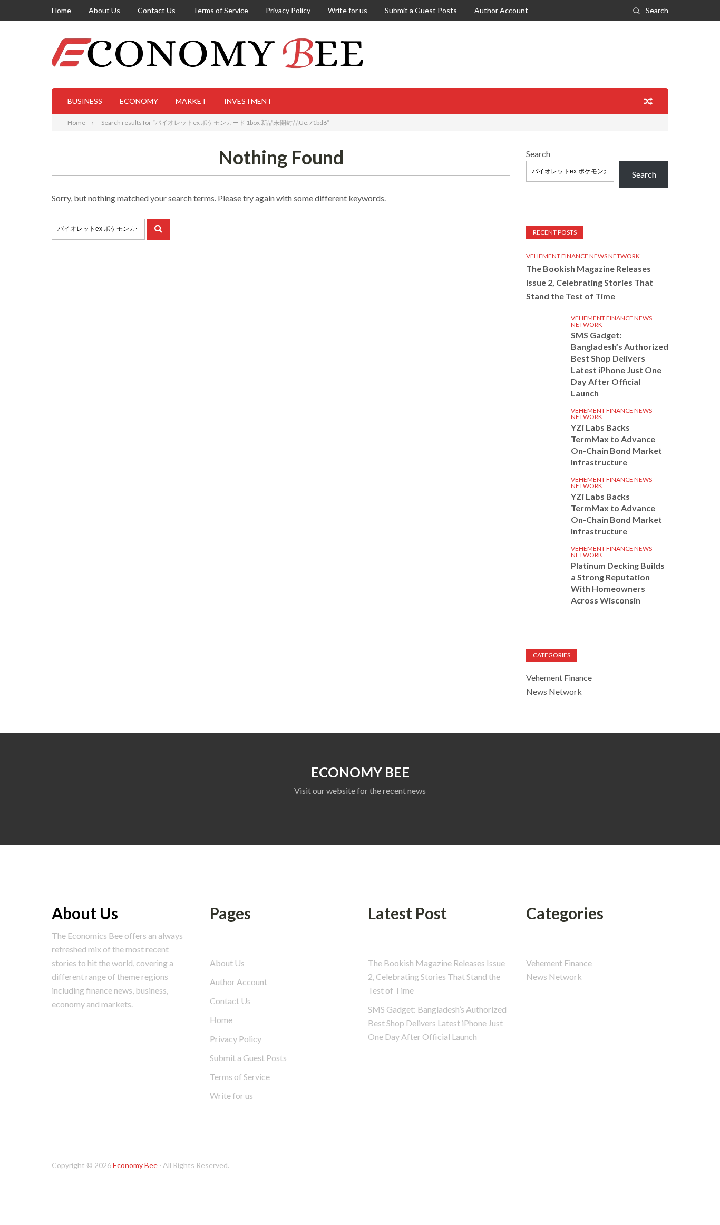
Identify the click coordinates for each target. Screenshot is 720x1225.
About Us (104, 10)
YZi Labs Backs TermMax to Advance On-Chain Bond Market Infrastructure (616, 444)
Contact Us (157, 10)
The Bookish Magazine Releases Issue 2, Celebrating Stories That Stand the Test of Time (589, 282)
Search (657, 10)
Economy (139, 100)
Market (191, 100)
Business (84, 100)
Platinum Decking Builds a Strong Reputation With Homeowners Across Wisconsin (618, 582)
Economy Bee (135, 1165)
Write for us (347, 10)
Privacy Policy (288, 10)
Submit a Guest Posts (421, 10)
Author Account (501, 10)
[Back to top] (690, 1195)
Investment (248, 100)
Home (61, 10)
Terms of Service (220, 10)
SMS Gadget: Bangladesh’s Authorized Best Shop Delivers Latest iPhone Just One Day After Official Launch (619, 364)
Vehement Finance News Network (583, 256)
